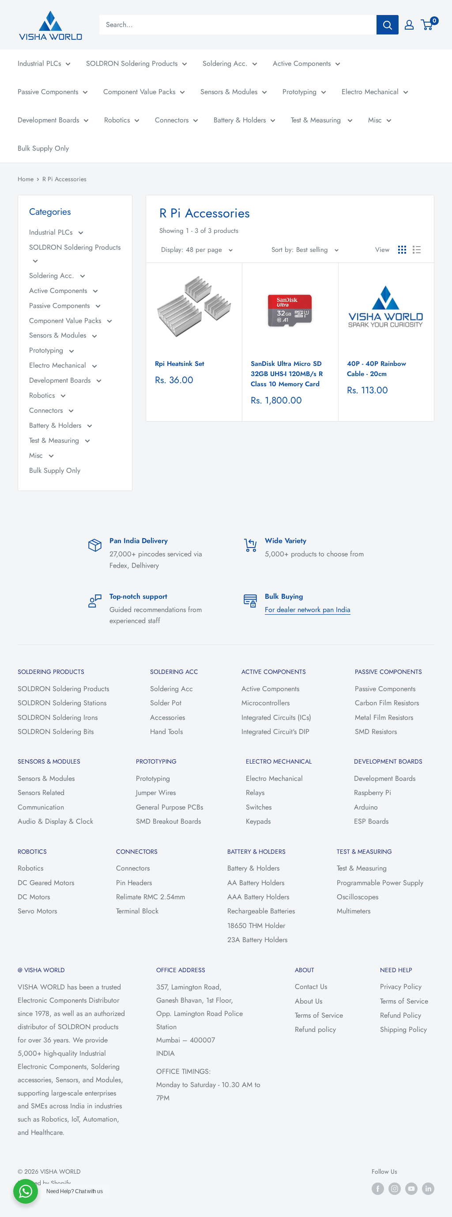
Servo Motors (37, 911)
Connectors (171, 120)
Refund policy (315, 1029)
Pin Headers (134, 883)
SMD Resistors (376, 731)
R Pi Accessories (64, 179)
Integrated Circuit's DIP (275, 731)
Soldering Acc (171, 689)
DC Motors (34, 897)
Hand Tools (166, 731)
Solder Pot (165, 703)
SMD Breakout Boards (168, 821)
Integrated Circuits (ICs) (276, 717)
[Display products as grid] (402, 250)
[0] (427, 24)
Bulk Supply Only (43, 148)
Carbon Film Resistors (387, 703)
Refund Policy (400, 1015)
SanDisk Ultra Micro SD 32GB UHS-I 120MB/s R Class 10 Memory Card (287, 374)
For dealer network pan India (307, 610)
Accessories (167, 717)
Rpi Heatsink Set (179, 364)
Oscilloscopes (357, 897)
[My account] (409, 25)
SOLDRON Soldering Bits (56, 731)
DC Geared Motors (46, 883)
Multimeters (353, 911)
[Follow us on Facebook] (378, 1188)
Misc (375, 120)
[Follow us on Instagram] (394, 1188)
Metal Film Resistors (384, 717)
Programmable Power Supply (380, 883)
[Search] (388, 24)
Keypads (258, 821)
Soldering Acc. (225, 63)
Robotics (117, 120)
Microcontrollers (265, 703)
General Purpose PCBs (169, 807)
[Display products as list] (417, 250)
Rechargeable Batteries (261, 911)
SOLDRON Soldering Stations (62, 703)
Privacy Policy (401, 986)
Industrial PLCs (39, 63)
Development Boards (48, 120)
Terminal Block (137, 911)
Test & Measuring (317, 120)
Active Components (302, 63)
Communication (41, 807)
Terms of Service (319, 1015)
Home (26, 179)
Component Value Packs (139, 92)
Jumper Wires (156, 792)
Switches (258, 807)
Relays (255, 792)
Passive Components (48, 92)
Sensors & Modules (228, 92)
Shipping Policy (403, 1029)
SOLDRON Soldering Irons (58, 717)
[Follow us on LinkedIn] (428, 1188)
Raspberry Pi (372, 792)
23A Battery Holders (257, 940)
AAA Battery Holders (258, 897)
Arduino (366, 807)
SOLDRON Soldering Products (131, 63)
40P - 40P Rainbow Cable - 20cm (376, 369)
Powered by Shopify (44, 1183)
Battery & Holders (240, 120)
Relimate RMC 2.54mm (150, 897)
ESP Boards (371, 821)
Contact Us (311, 986)
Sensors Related (41, 792)
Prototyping (299, 92)
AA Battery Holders (255, 883)
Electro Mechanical (370, 92)
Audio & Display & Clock (55, 821)
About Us (308, 1001)
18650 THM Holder (256, 925)
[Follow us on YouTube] (411, 1188)
